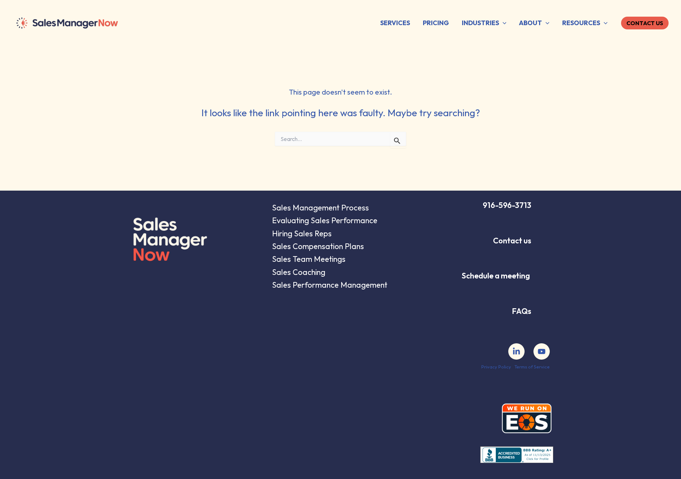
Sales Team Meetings (308, 259)
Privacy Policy (496, 367)
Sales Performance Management (329, 285)
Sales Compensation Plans (318, 246)
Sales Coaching (298, 272)
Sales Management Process (320, 208)
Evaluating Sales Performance (324, 220)
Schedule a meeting (496, 276)
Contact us (512, 241)
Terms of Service (532, 367)
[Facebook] (516, 351)
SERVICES (395, 23)
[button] (502, 23)
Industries (480, 23)
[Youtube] (541, 351)
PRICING (436, 23)
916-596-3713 (507, 205)
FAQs (521, 311)
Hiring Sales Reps (302, 233)
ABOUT (530, 23)
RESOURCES (581, 23)
